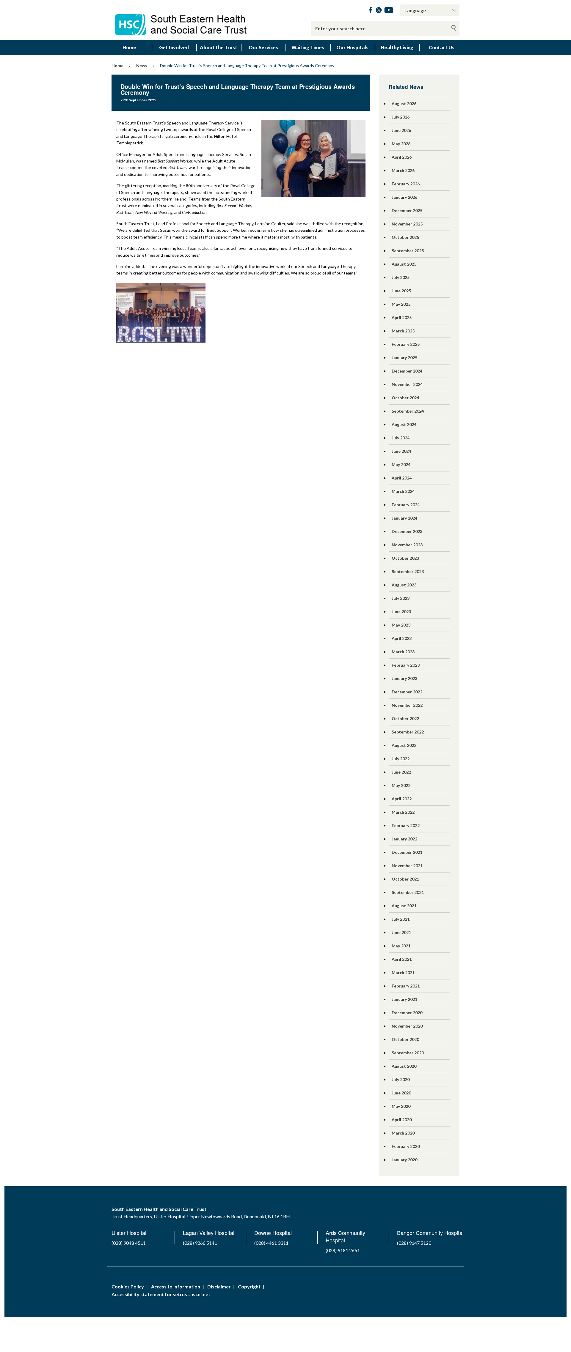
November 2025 (407, 223)
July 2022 (401, 758)
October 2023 (405, 558)
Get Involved (174, 47)
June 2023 (401, 611)
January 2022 (404, 838)
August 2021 (404, 905)
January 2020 (404, 1159)
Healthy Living (397, 47)
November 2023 (407, 544)
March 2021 (403, 972)
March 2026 (403, 170)
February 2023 (406, 665)
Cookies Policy (128, 1286)
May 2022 (401, 785)
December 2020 (407, 1012)
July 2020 (401, 1079)
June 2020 (401, 1092)
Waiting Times (307, 47)
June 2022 (401, 771)
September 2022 (408, 731)
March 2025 (403, 330)
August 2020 (404, 1066)
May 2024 (401, 464)
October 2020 (405, 1039)
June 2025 (401, 290)
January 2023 (404, 678)
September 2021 (408, 892)
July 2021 (401, 919)
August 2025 (404, 263)
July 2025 (401, 277)
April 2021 (402, 959)
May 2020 (401, 1106)
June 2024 (401, 451)
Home (129, 47)
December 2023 (407, 531)
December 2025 (407, 210)
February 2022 (406, 825)
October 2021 (405, 878)
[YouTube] (388, 11)
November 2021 (407, 865)
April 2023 (402, 638)
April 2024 (402, 477)
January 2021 (404, 999)
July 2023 (401, 598)
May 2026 (401, 143)
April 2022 (402, 798)
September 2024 (408, 411)
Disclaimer (219, 1286)
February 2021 (406, 985)
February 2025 (406, 344)
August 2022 (404, 745)
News (141, 65)
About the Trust (218, 47)
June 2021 (401, 932)
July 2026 (401, 116)
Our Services (263, 47)
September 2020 (408, 1052)
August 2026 (404, 103)
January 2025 (404, 357)
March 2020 (403, 1132)
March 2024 (403, 491)
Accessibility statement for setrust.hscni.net (161, 1294)
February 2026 (406, 183)
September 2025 (408, 250)
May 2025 (401, 304)
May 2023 (401, 624)
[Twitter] (378, 11)
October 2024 (405, 397)
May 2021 (401, 945)
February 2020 (406, 1146)
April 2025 (402, 317)
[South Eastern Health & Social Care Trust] (181, 20)
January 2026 (404, 197)
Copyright (249, 1286)
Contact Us (441, 47)
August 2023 (404, 584)
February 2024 (406, 504)
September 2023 (408, 571)
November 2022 (407, 705)
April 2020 (402, 1119)
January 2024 (404, 517)
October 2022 (405, 718)
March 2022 (403, 812)
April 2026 (402, 157)
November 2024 (407, 384)
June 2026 (401, 130)
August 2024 (404, 424)
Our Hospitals (352, 47)
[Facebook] (370, 11)
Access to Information (175, 1286)
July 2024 (401, 437)
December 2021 (407, 852)
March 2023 (403, 651)
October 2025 (405, 237)
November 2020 (407, 1025)
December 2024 (407, 370)
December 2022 (407, 691)
